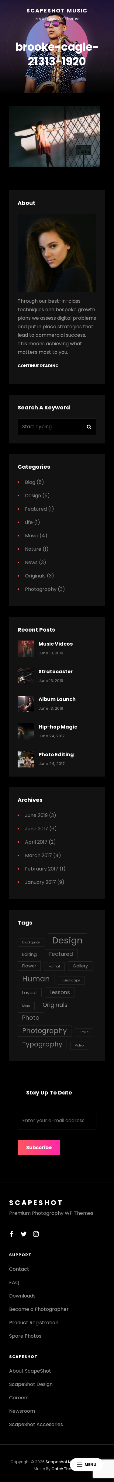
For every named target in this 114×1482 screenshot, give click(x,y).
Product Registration (33, 1322)
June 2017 (36, 828)
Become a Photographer (39, 1309)
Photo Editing (56, 754)
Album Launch (57, 699)
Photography (41, 589)
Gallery (80, 966)
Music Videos (56, 643)
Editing (29, 954)
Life (29, 522)
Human (36, 979)
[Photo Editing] (26, 759)
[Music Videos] (26, 648)
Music (31, 535)
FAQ (14, 1282)
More (26, 1006)
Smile (83, 1032)
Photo (31, 1018)
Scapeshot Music (57, 10)
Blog (30, 482)
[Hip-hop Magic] (26, 731)
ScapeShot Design (31, 1384)
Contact (19, 1269)
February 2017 (41, 868)
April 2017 (36, 842)
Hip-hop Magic (58, 726)
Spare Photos (25, 1335)
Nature (33, 549)
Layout (29, 993)
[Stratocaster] (26, 676)
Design (33, 495)
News (31, 562)
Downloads (22, 1295)
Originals (35, 575)
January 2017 (40, 882)
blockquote (31, 942)
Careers (19, 1397)
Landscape (71, 980)
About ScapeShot (30, 1370)
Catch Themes (65, 1469)
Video (79, 1045)
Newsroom (22, 1411)
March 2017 (38, 855)
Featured (36, 508)
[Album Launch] (26, 704)
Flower (29, 966)
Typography (42, 1044)
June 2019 (36, 815)
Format (54, 966)
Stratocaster (56, 671)
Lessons (60, 992)
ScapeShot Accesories (36, 1424)
